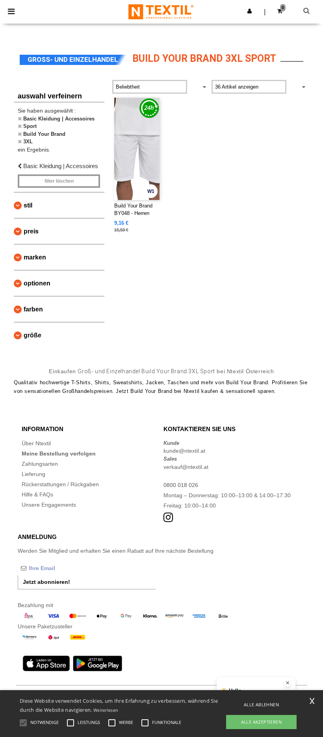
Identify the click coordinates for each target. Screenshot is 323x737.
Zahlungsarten (40, 464)
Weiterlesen (105, 710)
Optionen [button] (37, 283)
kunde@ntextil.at (184, 451)
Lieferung (33, 474)
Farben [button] (33, 309)
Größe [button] (32, 335)
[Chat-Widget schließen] (287, 683)
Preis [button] (31, 231)
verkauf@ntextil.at (185, 467)
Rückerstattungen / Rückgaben (60, 484)
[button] (249, 11)
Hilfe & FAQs (37, 494)
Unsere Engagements (49, 505)
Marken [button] (35, 257)
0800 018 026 (180, 485)
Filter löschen (59, 181)
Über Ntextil (36, 443)
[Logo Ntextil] (160, 11)
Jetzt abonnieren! (46, 582)
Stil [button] (28, 205)
